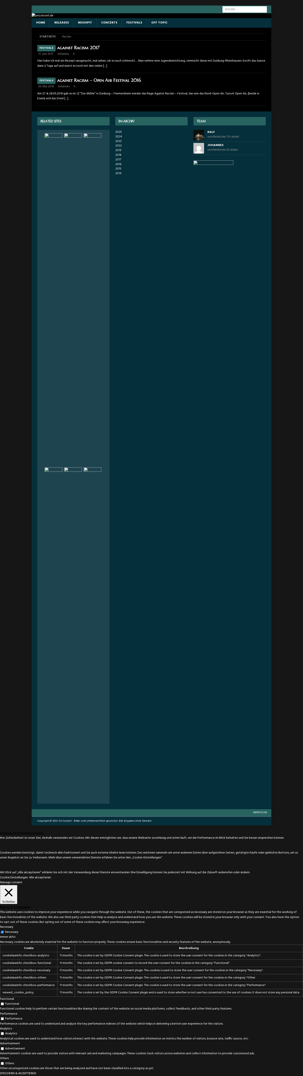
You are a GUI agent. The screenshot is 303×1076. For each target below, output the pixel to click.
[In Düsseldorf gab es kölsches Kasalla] (53, 633)
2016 (118, 164)
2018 (118, 155)
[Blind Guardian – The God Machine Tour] (53, 299)
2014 (118, 173)
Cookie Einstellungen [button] (14, 877)
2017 (118, 159)
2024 (118, 136)
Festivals (134, 22)
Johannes (63, 54)
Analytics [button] (6, 1028)
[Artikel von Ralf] (198, 138)
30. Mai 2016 (46, 86)
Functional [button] (7, 999)
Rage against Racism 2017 (73, 48)
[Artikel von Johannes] (198, 151)
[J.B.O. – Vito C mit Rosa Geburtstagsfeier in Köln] (92, 299)
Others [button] (4, 1058)
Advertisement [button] (10, 1043)
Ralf (211, 132)
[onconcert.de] (42, 15)
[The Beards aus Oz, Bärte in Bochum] (92, 633)
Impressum (260, 813)
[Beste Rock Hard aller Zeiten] (73, 633)
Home (40, 22)
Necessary (11, 932)
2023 (118, 141)
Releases (61, 22)
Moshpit (85, 22)
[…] (105, 65)
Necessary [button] (6, 927)
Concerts (109, 22)
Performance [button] (8, 1013)
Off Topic (159, 22)
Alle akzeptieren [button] (40, 877)
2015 (118, 168)
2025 (118, 132)
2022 (118, 145)
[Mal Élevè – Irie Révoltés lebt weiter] (73, 299)
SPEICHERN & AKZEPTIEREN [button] (18, 1073)
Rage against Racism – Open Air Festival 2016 (93, 80)
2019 (118, 150)
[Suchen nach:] (244, 9)
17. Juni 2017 (45, 54)
